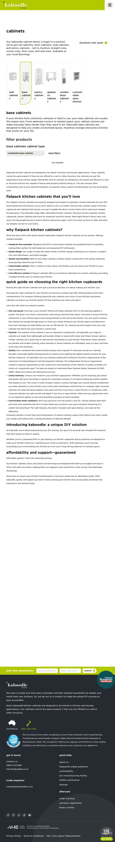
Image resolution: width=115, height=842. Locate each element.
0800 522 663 (14, 765)
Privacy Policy (13, 836)
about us (64, 762)
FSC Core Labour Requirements (63, 836)
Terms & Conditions (33, 836)
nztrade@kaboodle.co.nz (19, 786)
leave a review (66, 807)
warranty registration (70, 803)
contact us (12, 761)
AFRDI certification (69, 780)
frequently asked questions (73, 766)
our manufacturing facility (73, 775)
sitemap (63, 784)
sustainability (66, 771)
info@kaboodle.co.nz (17, 769)
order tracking (67, 798)
